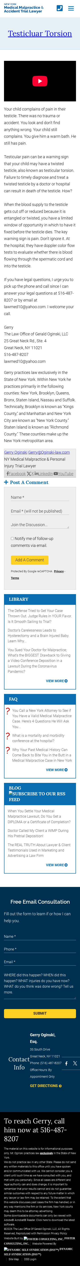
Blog (15, 788)
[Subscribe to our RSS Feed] (40, 799)
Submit (40, 1013)
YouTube (65, 473)
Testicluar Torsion (40, 33)
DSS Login (30, 1259)
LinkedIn (45, 473)
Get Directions (44, 1086)
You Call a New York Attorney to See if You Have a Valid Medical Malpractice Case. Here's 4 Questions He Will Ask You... (40, 718)
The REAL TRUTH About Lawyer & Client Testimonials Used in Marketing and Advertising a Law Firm (39, 850)
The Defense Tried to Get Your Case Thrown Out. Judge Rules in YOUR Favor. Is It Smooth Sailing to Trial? (40, 616)
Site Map (14, 1259)
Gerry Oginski (15, 452)
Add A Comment (29, 560)
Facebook (17, 473)
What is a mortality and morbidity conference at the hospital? (36, 738)
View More (55, 681)
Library (18, 599)
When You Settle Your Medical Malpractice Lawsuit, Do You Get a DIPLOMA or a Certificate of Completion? (39, 816)
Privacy (59, 571)
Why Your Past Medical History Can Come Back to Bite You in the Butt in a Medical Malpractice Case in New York (40, 755)
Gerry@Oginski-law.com (49, 452)
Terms (15, 578)
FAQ (13, 699)
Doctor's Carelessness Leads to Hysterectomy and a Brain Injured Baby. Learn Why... (38, 635)
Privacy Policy (59, 1233)
